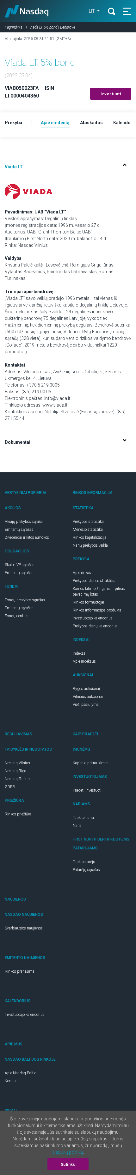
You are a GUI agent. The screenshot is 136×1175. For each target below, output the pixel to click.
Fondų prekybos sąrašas (25, 600)
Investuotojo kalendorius (93, 618)
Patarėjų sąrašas (86, 870)
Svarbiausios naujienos (24, 928)
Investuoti (111, 94)
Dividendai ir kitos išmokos (27, 537)
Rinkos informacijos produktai (97, 610)
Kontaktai (13, 1081)
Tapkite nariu (83, 817)
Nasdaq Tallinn (17, 779)
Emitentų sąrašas (19, 529)
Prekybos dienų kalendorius (95, 626)
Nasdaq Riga (15, 771)
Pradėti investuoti (87, 790)
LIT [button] (92, 11)
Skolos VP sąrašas (19, 565)
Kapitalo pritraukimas (90, 763)
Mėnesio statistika (88, 529)
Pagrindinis (13, 27)
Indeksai (79, 653)
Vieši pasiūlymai (86, 704)
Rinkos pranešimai (20, 971)
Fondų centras (16, 616)
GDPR (10, 787)
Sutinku (68, 1164)
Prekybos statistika (88, 521)
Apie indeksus (84, 661)
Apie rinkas (82, 573)
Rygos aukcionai (86, 688)
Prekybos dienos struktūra (94, 580)
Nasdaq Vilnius (17, 763)
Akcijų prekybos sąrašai (24, 521)
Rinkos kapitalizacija (90, 537)
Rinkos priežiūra (18, 814)
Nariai (78, 825)
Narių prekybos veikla (90, 545)
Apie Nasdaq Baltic (20, 1073)
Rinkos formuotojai (88, 602)
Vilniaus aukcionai (88, 696)
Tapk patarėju (84, 862)
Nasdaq (27, 11)
